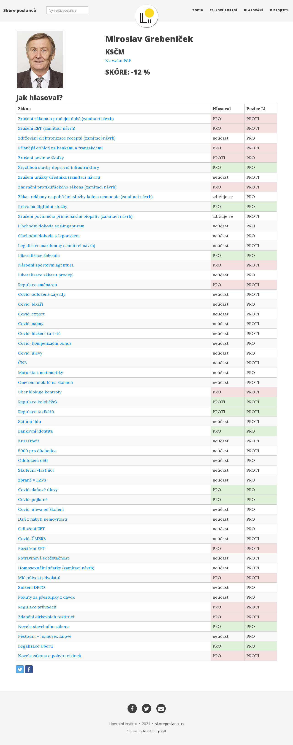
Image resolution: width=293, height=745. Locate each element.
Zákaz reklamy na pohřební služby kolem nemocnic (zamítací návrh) (85, 196)
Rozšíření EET (31, 548)
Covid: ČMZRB (32, 538)
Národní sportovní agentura (46, 265)
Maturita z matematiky (40, 372)
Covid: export (31, 314)
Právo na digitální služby (42, 206)
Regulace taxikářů (36, 411)
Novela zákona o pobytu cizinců (49, 655)
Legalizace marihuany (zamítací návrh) (56, 245)
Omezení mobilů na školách (45, 382)
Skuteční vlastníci (36, 470)
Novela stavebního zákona (44, 626)
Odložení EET (31, 528)
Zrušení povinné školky (41, 157)
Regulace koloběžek (37, 401)
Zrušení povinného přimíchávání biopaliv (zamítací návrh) (75, 216)
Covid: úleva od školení (41, 509)
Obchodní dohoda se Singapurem (51, 226)
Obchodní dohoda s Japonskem (49, 235)
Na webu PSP (118, 60)
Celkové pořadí (223, 10)
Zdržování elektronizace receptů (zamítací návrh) (66, 138)
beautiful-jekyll (154, 731)
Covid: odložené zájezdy (41, 294)
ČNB (22, 362)
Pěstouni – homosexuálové (44, 636)
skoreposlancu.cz (169, 723)
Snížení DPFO (31, 587)
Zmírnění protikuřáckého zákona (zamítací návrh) (67, 187)
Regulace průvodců (37, 607)
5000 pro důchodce (37, 450)
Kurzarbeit (28, 441)
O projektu (280, 10)
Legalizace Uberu (35, 646)
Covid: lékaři (30, 304)
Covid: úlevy (30, 353)
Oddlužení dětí (33, 460)
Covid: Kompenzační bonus (45, 343)
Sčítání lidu (29, 421)
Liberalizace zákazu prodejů (46, 274)
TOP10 (197, 10)
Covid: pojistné (33, 499)
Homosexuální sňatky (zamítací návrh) (56, 567)
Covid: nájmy (30, 323)
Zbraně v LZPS (32, 480)
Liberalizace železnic (39, 255)
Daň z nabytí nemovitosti (42, 519)
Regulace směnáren (37, 284)
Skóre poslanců (19, 10)
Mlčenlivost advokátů (39, 577)
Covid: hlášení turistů (39, 333)
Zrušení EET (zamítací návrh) (46, 128)
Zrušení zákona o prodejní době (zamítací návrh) (66, 118)
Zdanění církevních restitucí (46, 616)
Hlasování (253, 10)
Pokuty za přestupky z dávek (46, 597)
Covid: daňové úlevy (38, 489)
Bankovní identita (35, 431)
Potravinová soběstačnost (43, 558)
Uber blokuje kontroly (40, 392)
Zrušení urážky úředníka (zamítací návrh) (59, 177)
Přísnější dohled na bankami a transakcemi (60, 148)
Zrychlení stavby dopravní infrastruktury (58, 167)
